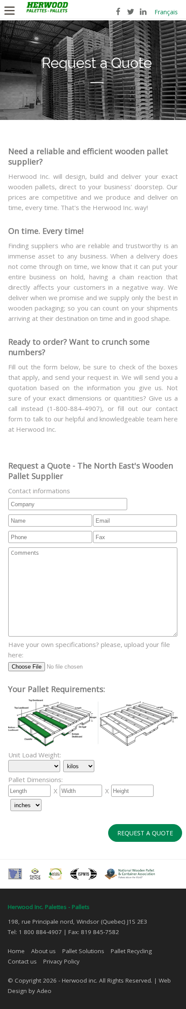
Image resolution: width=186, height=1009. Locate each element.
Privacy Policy (61, 961)
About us (43, 951)
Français (166, 12)
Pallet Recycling (131, 951)
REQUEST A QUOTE (145, 833)
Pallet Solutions (83, 951)
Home (16, 951)
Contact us (22, 961)
